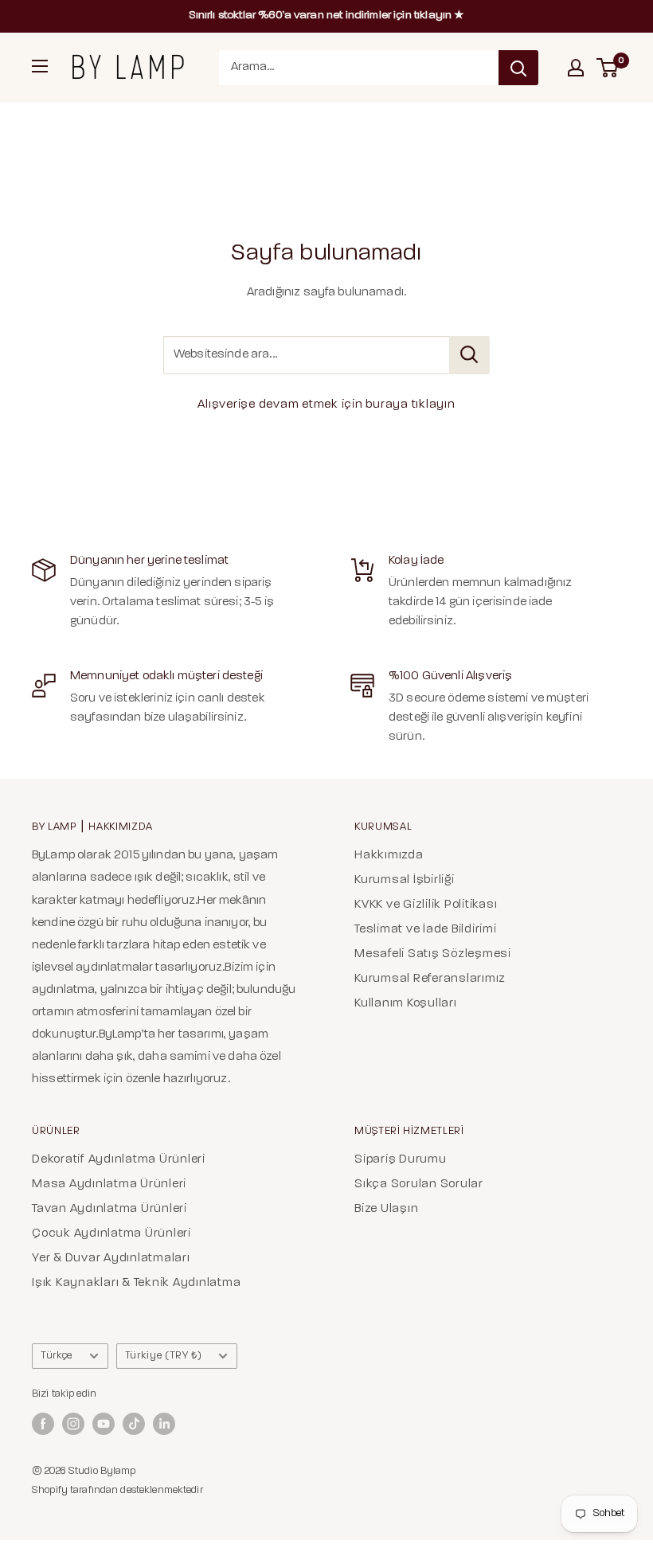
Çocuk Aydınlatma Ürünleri (111, 1234)
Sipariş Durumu (400, 1160)
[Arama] (518, 67)
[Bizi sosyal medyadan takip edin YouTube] (103, 1424)
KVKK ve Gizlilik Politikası (425, 905)
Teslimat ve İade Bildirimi (425, 930)
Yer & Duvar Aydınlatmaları (111, 1259)
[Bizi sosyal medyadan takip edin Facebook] (43, 1424)
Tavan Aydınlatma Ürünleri (109, 1209)
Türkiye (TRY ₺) (163, 1356)
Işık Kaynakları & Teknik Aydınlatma (136, 1283)
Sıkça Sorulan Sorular (418, 1184)
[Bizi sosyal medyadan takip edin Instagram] (73, 1424)
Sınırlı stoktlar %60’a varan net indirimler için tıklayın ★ (327, 16)
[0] (608, 67)
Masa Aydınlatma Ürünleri (109, 1184)
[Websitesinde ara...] (469, 355)
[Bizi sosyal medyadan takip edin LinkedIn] (164, 1424)
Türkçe (56, 1356)
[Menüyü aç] (40, 66)
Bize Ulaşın (386, 1209)
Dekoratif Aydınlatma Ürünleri (118, 1160)
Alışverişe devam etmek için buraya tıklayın (326, 405)
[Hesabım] (576, 67)
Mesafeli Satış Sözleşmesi (432, 954)
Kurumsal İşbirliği (404, 880)
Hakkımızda (389, 856)
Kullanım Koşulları (405, 1004)
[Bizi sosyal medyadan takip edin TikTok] (134, 1424)
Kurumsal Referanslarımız (430, 979)
